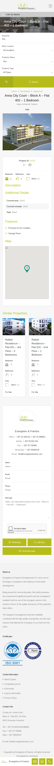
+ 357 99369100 (32, 450)
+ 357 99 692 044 (30, 441)
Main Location (8, 46)
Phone (7, 486)
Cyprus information (12, 693)
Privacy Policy (10, 698)
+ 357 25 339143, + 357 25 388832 (30, 437)
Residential (25, 91)
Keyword (5, 36)
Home (14, 91)
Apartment (38, 91)
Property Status (8, 57)
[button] (29, 272)
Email (7, 474)
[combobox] (27, 51)
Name (7, 463)
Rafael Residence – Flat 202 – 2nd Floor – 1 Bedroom (40, 347)
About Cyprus (10, 679)
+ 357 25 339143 (13, 14)
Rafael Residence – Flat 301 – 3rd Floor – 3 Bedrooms (13, 347)
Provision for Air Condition (19, 228)
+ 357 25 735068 (29, 445)
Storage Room (14, 233)
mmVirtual (33, 756)
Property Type (8, 68)
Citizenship (9, 689)
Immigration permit (12, 684)
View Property (14, 332)
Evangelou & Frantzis (27, 431)
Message (8, 498)
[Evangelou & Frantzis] (27, 9)
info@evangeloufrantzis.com (30, 454)
